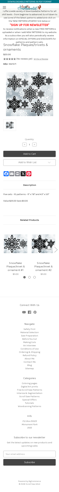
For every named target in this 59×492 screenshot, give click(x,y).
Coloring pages (29, 383)
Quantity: (29, 139)
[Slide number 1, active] (24, 277)
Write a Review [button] (41, 59)
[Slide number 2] (29, 277)
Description (29, 185)
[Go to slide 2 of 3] (56, 249)
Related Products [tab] (29, 220)
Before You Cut (29, 339)
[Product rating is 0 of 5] (9, 59)
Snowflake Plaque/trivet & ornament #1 (15, 267)
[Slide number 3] (34, 277)
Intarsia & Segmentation (29, 393)
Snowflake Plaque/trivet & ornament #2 (43, 267)
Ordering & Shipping (29, 352)
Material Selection (29, 332)
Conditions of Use (30, 348)
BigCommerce (35, 481)
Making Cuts (29, 342)
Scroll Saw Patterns (29, 396)
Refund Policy (30, 355)
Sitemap (29, 368)
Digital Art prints (29, 386)
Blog (29, 365)
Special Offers (29, 399)
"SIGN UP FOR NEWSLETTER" (29, 25)
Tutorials (29, 403)
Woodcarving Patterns (29, 406)
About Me (29, 358)
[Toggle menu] (4, 7)
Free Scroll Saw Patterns (29, 390)
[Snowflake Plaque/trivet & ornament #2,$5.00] (43, 243)
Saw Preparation (29, 335)
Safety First (29, 329)
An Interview (29, 345)
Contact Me (30, 362)
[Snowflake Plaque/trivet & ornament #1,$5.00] (15, 243)
